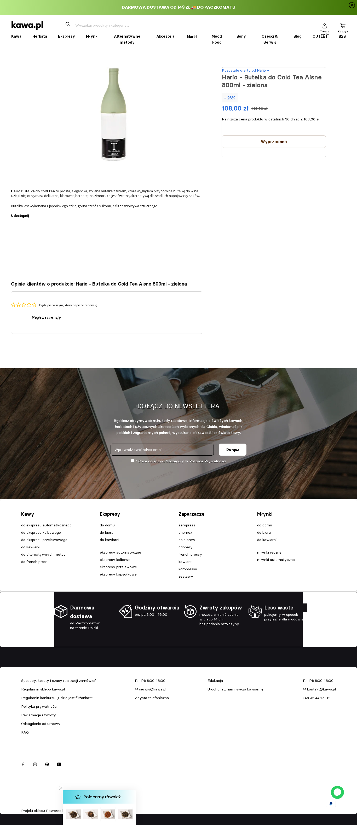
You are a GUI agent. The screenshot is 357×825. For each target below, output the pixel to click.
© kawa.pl (28, 804)
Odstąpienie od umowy (40, 723)
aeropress (187, 525)
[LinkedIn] (59, 764)
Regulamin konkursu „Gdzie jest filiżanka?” (57, 697)
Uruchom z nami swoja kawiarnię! (236, 689)
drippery (186, 547)
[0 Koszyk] (343, 25)
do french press (34, 561)
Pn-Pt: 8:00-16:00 (150, 680)
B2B (342, 36)
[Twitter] (40, 213)
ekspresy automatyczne (120, 552)
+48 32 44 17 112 (316, 697)
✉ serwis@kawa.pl (150, 689)
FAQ (25, 732)
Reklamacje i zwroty (38, 715)
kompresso (188, 569)
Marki (192, 36)
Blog (297, 36)
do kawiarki (30, 547)
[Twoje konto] (324, 25)
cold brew (187, 539)
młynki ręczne (269, 552)
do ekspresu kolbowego (41, 532)
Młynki (92, 36)
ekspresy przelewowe (118, 567)
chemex (185, 532)
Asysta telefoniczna (152, 697)
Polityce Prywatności (207, 461)
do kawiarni (109, 539)
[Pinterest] (47, 213)
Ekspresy (66, 36)
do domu (107, 525)
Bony (241, 36)
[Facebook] (33, 213)
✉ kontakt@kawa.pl (319, 689)
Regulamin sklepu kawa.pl (43, 689)
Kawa (16, 36)
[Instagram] (35, 764)
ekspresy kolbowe (115, 559)
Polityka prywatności (39, 706)
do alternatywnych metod (43, 554)
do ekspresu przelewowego (44, 539)
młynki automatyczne (276, 559)
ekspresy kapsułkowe (118, 574)
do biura (106, 532)
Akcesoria (165, 36)
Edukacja (215, 680)
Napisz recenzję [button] (46, 317)
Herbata (39, 36)
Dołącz (232, 449)
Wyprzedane (274, 141)
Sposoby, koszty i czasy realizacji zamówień (58, 680)
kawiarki (185, 561)
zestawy (186, 576)
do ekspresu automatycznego (46, 525)
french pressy (190, 554)
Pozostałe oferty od (245, 70)
